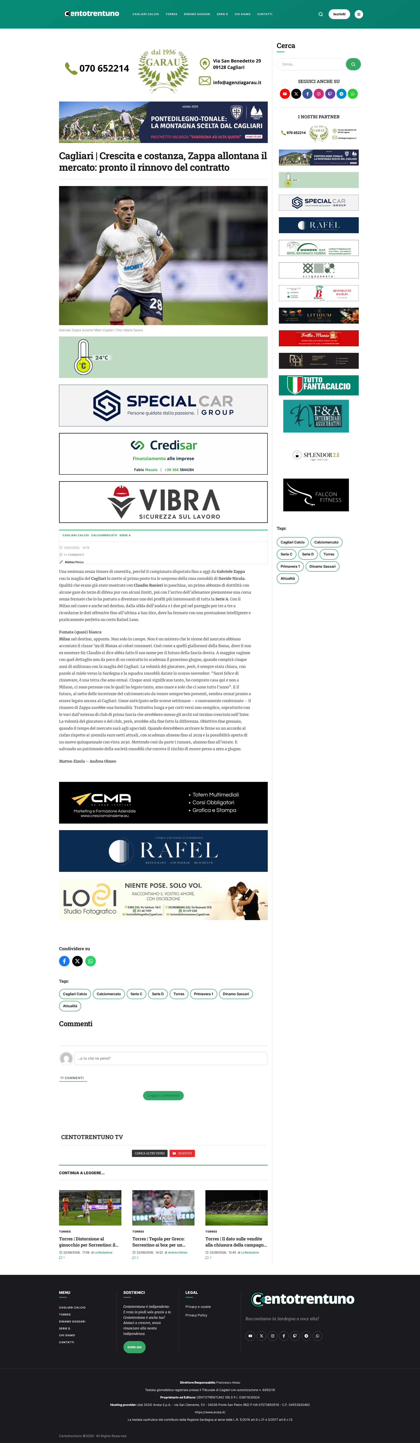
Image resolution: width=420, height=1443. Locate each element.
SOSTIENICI (134, 1292)
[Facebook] (64, 961)
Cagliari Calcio (75, 994)
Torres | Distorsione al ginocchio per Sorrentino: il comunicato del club (87, 1245)
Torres (178, 994)
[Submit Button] (353, 64)
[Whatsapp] (353, 94)
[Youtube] (285, 94)
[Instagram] (319, 94)
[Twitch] (330, 94)
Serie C (136, 994)
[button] (320, 14)
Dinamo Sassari (236, 994)
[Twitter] (77, 961)
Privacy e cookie (198, 1307)
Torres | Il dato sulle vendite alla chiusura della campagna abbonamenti (235, 1245)
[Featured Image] (90, 1208)
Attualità (70, 1006)
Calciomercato (109, 994)
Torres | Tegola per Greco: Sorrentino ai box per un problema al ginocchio (158, 1245)
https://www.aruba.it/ (210, 1412)
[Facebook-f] (307, 94)
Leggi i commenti (163, 1095)
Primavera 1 (203, 994)
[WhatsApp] (90, 961)
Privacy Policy (196, 1315)
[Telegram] (341, 94)
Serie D (158, 994)
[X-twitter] (296, 94)
